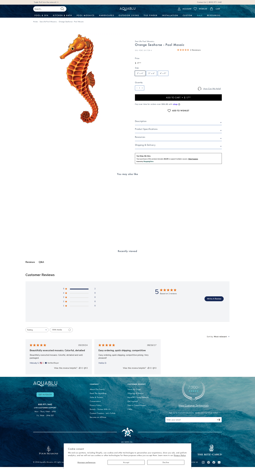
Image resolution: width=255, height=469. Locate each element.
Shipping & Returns (135, 393)
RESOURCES (214, 15)
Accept (126, 462)
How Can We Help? (212, 88)
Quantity (139, 82)
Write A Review (214, 299)
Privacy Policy (180, 455)
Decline (166, 462)
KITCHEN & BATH (62, 15)
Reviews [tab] (30, 262)
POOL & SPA (41, 15)
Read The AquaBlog (98, 393)
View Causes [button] (193, 159)
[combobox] (37, 330)
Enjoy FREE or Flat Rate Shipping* (66, 2)
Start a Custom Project (137, 405)
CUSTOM (187, 15)
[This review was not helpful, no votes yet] (85, 368)
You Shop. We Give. (143, 156)
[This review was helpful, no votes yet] (80, 368)
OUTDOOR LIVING (129, 15)
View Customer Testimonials (193, 405)
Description (140, 121)
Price (137, 58)
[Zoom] (79, 78)
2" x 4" (140, 73)
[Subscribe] (218, 420)
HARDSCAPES (106, 15)
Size (137, 68)
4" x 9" (163, 73)
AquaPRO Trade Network (138, 397)
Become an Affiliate (98, 417)
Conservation (95, 401)
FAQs (130, 409)
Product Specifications (146, 129)
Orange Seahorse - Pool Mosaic (71, 22)
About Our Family (97, 389)
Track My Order (134, 389)
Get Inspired (133, 401)
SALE (199, 15)
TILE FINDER (151, 15)
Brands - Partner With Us (100, 409)
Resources (140, 136)
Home (35, 22)
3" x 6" (151, 73)
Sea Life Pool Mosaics (48, 22)
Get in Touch (45, 394)
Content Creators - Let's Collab (103, 413)
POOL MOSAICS (86, 15)
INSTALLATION (170, 15)
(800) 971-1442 (215, 2)
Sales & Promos (96, 397)
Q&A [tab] (41, 262)
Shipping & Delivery (145, 144)
